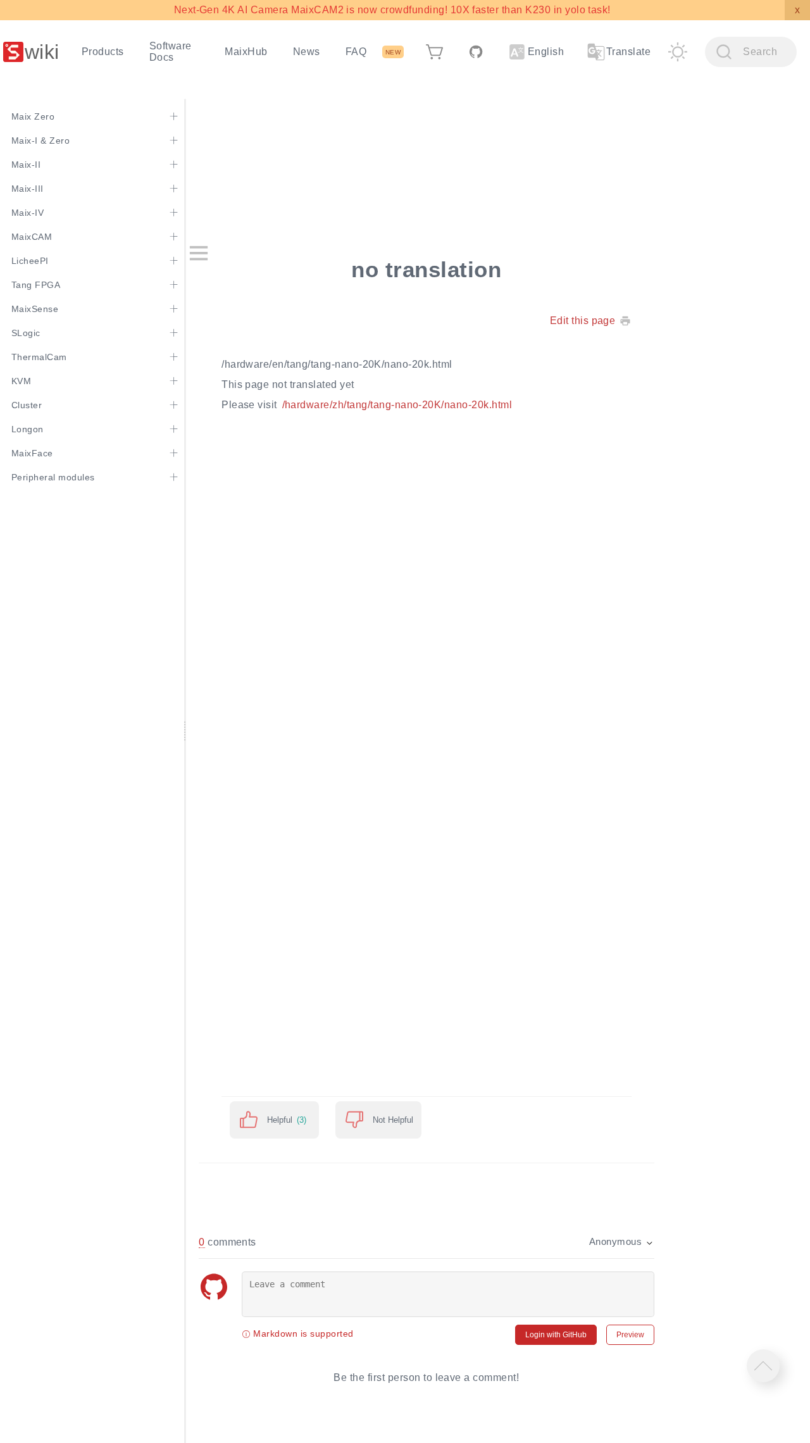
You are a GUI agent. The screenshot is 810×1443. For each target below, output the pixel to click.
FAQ (356, 51)
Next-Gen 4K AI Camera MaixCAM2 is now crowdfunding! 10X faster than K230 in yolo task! (392, 9)
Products (103, 51)
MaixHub (246, 51)
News (306, 51)
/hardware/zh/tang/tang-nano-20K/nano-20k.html (397, 404)
